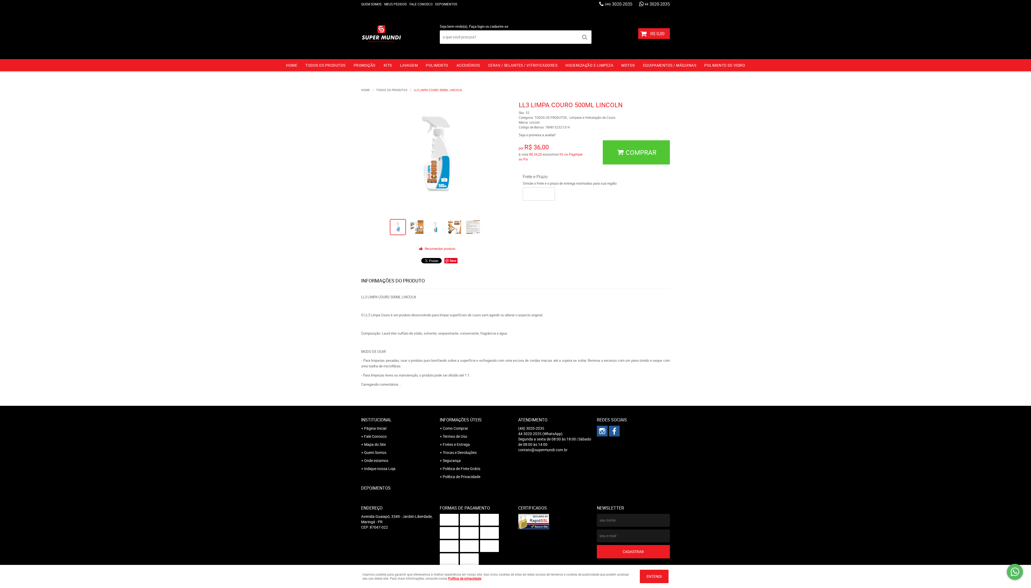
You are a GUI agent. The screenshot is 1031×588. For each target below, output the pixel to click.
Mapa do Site (375, 444)
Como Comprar (455, 428)
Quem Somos (371, 4)
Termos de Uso (455, 436)
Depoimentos (446, 4)
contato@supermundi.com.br (543, 449)
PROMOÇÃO (365, 65)
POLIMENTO (437, 65)
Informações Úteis (461, 420)
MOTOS (628, 65)
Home (291, 65)
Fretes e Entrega (456, 444)
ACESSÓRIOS (468, 65)
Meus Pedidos (395, 4)
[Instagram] (602, 431)
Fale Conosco (421, 4)
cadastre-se (499, 26)
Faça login (477, 26)
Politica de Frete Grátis (461, 468)
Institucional (376, 420)
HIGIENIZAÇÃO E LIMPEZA (589, 65)
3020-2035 (618, 4)
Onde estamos (376, 460)
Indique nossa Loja (379, 468)
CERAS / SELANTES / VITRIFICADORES (523, 65)
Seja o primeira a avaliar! (537, 134)
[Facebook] (614, 431)
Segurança (452, 460)
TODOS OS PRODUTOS (325, 65)
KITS (388, 65)
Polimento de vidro (724, 65)
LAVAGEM (409, 65)
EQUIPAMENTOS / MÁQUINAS (669, 65)
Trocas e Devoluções (460, 452)
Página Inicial (375, 428)
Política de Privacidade (461, 476)
